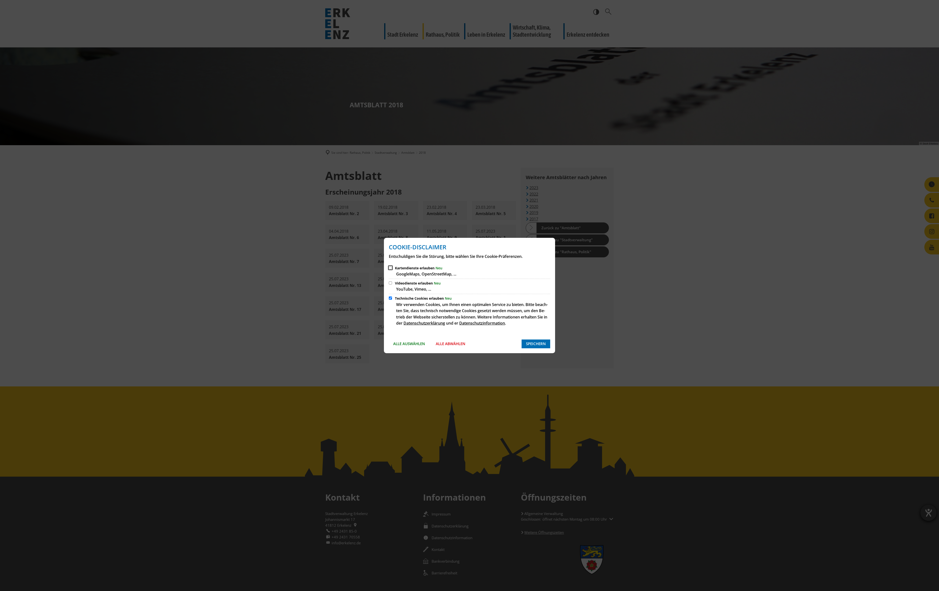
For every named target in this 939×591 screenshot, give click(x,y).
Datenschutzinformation (482, 323)
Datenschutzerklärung (424, 323)
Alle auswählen (409, 343)
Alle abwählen (450, 343)
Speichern (536, 343)
